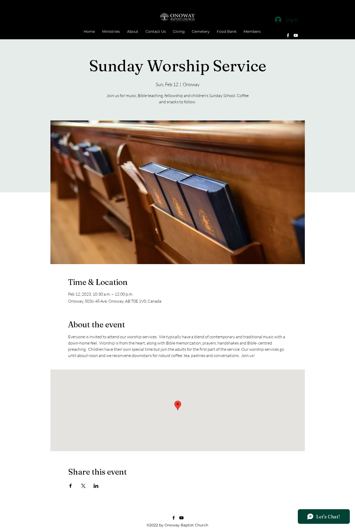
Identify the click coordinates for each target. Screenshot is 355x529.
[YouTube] (295, 35)
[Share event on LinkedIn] (96, 486)
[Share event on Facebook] (70, 486)
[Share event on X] (83, 486)
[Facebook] (288, 35)
